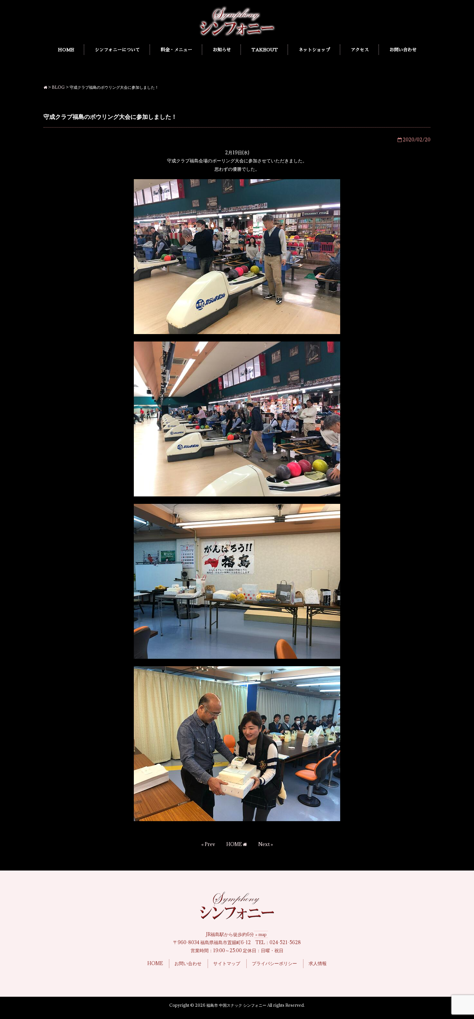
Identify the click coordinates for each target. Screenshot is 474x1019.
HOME (234, 844)
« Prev (208, 844)
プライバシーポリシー (274, 963)
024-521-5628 (285, 942)
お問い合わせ (188, 963)
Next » (265, 844)
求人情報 (318, 963)
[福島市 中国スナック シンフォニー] (237, 35)
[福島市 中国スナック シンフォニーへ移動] (45, 87)
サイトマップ (226, 963)
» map (261, 934)
